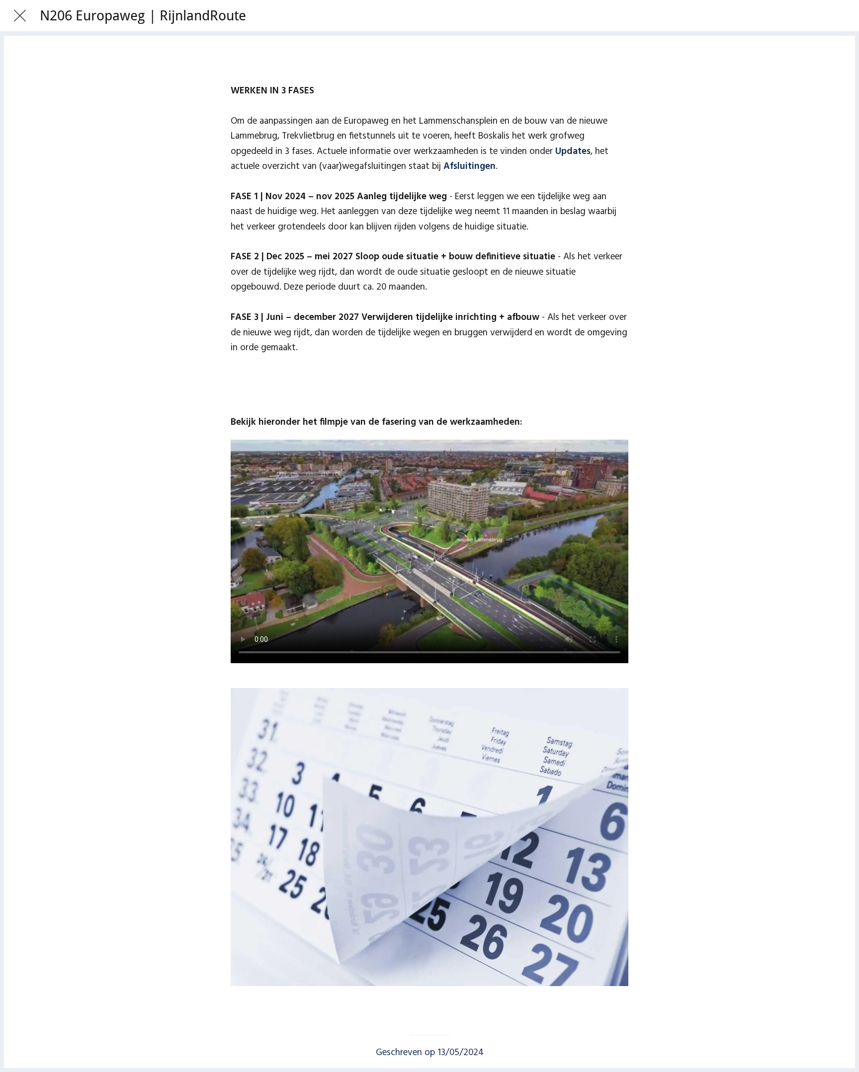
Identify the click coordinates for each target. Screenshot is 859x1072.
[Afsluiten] (20, 16)
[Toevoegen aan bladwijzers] (429, 64)
